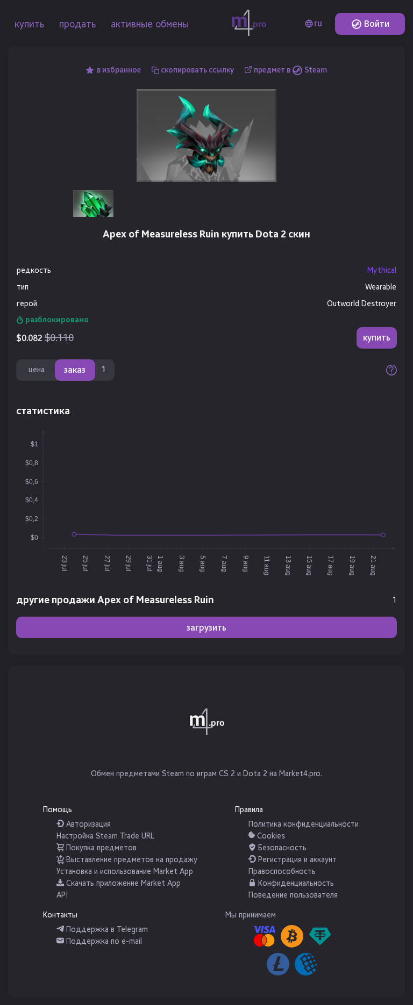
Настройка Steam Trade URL (105, 836)
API (62, 895)
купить (29, 24)
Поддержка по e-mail (103, 941)
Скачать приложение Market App (122, 883)
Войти (375, 24)
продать (77, 24)
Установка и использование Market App (124, 871)
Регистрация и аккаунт (296, 859)
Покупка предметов (100, 847)
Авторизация (87, 824)
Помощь (57, 809)
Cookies (270, 836)
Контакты (60, 915)
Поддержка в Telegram (106, 929)
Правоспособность (282, 871)
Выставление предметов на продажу (130, 859)
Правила (249, 809)
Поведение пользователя (293, 895)
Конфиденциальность (295, 883)
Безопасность (281, 847)
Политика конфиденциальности (303, 824)
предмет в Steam (290, 70)
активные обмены (150, 24)
